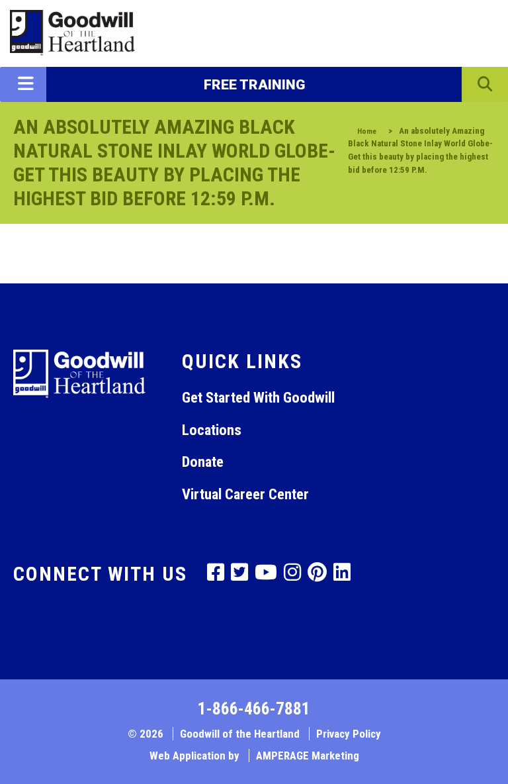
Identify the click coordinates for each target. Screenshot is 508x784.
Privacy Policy (348, 733)
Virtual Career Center (245, 494)
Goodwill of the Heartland (240, 733)
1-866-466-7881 (254, 708)
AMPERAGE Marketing (307, 755)
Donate (203, 461)
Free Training (254, 85)
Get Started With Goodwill (258, 397)
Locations (211, 429)
